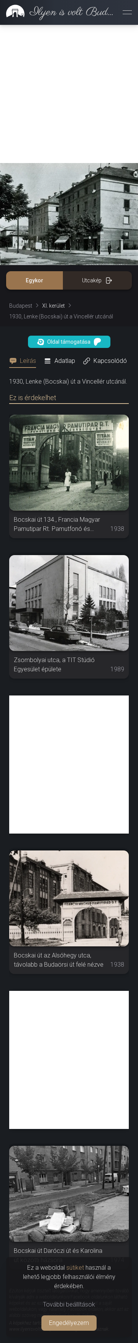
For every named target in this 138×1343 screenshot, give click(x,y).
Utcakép (92, 280)
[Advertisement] (69, 94)
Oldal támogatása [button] (68, 342)
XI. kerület (53, 306)
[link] (58, 12)
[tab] (25, 361)
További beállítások (69, 1304)
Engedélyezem (69, 1323)
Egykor (34, 280)
